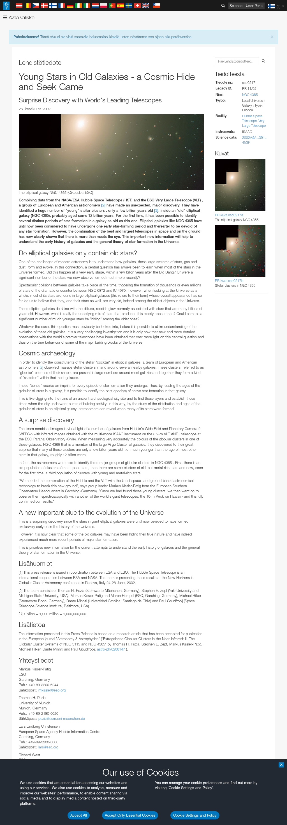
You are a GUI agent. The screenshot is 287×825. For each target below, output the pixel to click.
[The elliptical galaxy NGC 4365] (111, 152)
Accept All (78, 815)
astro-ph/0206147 (111, 649)
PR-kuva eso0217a (229, 215)
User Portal (254, 5)
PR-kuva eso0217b (229, 281)
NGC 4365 (250, 95)
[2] (103, 205)
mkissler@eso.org (52, 690)
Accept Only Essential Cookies (130, 815)
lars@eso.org (48, 747)
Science (236, 5)
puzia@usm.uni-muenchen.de (61, 718)
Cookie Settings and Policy (195, 815)
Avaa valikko (20, 17)
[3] (156, 210)
